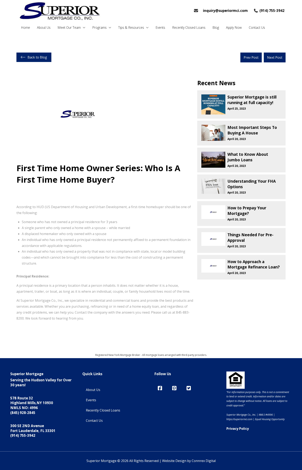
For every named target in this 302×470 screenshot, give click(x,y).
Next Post (274, 57)
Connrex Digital (204, 461)
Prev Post (251, 57)
